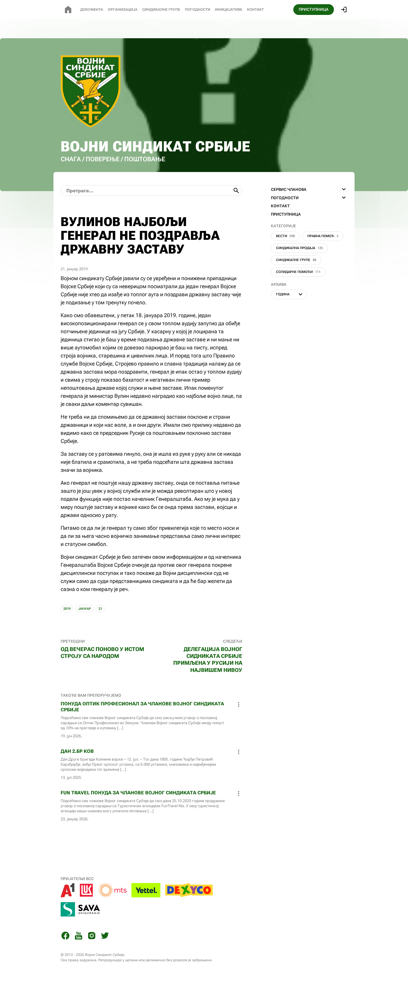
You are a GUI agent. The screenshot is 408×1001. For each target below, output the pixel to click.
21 (100, 609)
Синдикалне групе (296, 260)
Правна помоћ (322, 236)
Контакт (255, 9)
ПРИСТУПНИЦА (314, 9)
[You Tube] (78, 936)
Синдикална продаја (299, 248)
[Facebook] (65, 936)
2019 (66, 609)
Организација (122, 9)
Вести (285, 236)
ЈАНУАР (84, 609)
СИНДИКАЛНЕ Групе (161, 9)
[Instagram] (91, 936)
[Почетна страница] (68, 9)
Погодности (197, 9)
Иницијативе (228, 9)
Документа (91, 9)
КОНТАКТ (280, 206)
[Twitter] (105, 936)
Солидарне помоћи (298, 272)
